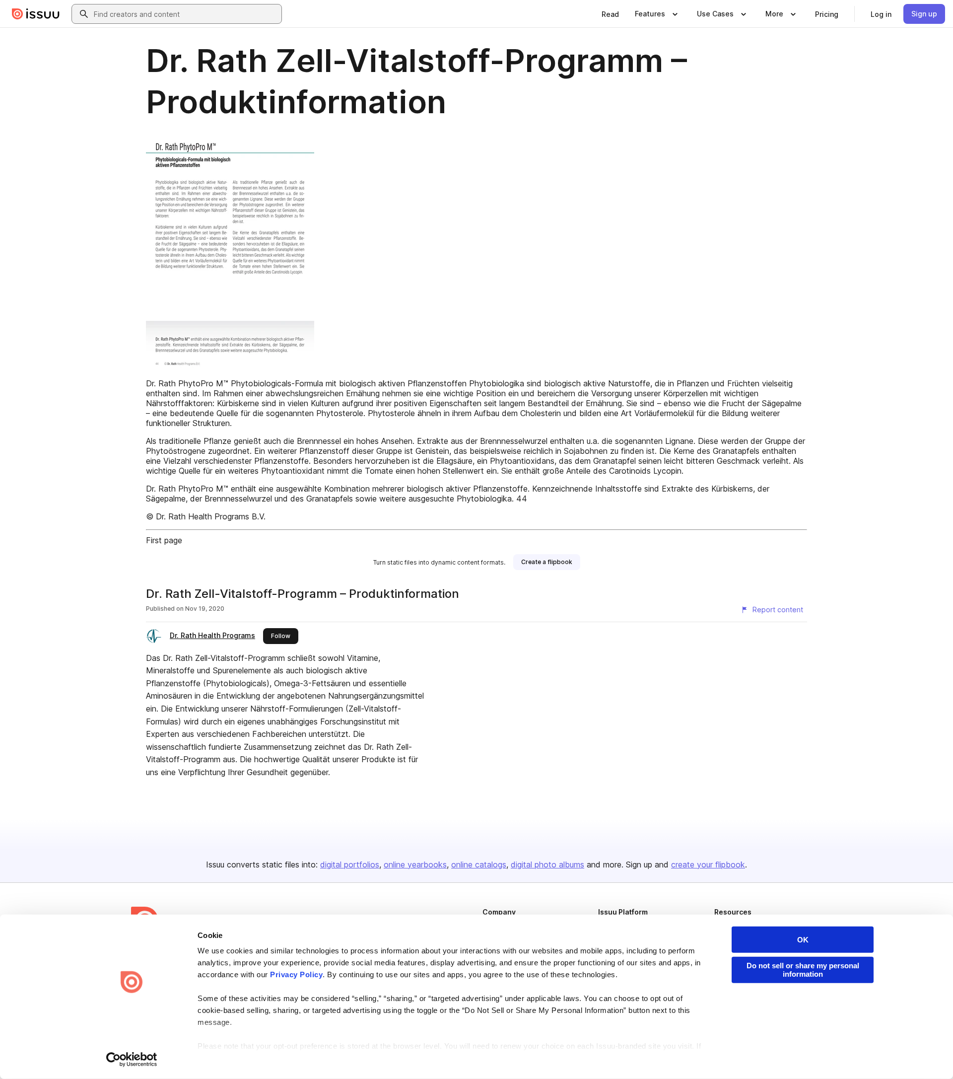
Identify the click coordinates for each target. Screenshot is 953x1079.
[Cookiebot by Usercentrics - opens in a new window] (131, 1059)
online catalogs (478, 864)
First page (164, 540)
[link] (610, 14)
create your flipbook (708, 864)
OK (803, 939)
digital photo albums (547, 864)
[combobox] (185, 13)
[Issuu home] (36, 13)
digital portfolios (349, 864)
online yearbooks (415, 864)
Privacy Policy (296, 974)
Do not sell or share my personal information (803, 969)
